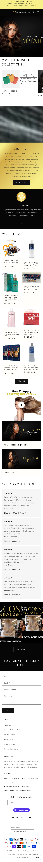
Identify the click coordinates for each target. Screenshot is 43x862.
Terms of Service (10, 744)
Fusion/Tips (9, 473)
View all (21, 381)
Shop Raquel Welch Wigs (14, 513)
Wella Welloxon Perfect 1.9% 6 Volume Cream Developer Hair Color (31, 367)
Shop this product (11, 541)
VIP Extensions (13, 851)
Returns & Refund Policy (13, 730)
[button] (4, 12)
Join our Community (11, 749)
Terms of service (22, 854)
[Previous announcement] (4, 4)
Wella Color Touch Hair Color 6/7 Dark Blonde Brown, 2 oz (31, 332)
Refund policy (36, 851)
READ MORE (21, 182)
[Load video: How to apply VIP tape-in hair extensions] (21, 405)
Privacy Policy (9, 740)
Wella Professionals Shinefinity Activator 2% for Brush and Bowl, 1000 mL (11, 333)
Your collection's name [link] (9, 92)
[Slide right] (26, 104)
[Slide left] (17, 104)
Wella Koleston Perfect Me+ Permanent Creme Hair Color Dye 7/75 (31, 287)
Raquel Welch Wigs (28, 81)
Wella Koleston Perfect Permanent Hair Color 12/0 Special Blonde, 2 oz (11, 368)
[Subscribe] (33, 802)
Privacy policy (11, 854)
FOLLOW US (21, 650)
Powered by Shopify (24, 851)
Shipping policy (33, 854)
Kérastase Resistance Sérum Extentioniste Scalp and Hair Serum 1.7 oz (11, 298)
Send (8, 710)
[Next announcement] (39, 4)
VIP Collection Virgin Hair (15, 445)
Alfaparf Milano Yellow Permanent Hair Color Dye (11, 262)
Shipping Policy (9, 735)
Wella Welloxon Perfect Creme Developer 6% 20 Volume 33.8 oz (31, 263)
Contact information (22, 857)
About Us (7, 725)
